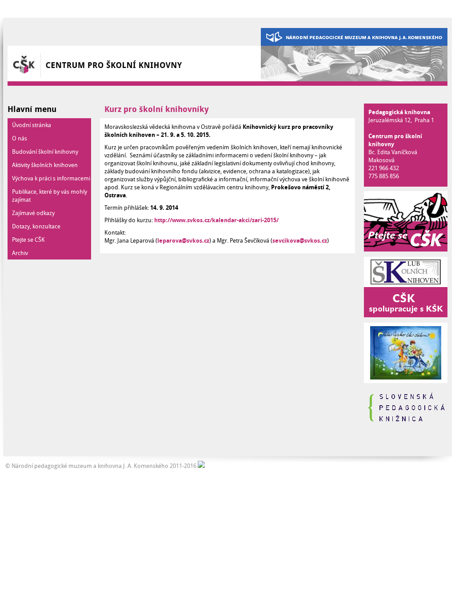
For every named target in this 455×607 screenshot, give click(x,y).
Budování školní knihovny (45, 152)
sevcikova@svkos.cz (299, 240)
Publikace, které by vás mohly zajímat (49, 196)
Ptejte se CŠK (28, 240)
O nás (19, 138)
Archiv (20, 253)
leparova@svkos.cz (183, 240)
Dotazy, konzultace (36, 226)
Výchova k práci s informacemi (51, 178)
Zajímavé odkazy (33, 213)
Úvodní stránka (31, 125)
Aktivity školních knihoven (45, 165)
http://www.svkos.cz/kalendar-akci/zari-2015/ (216, 220)
